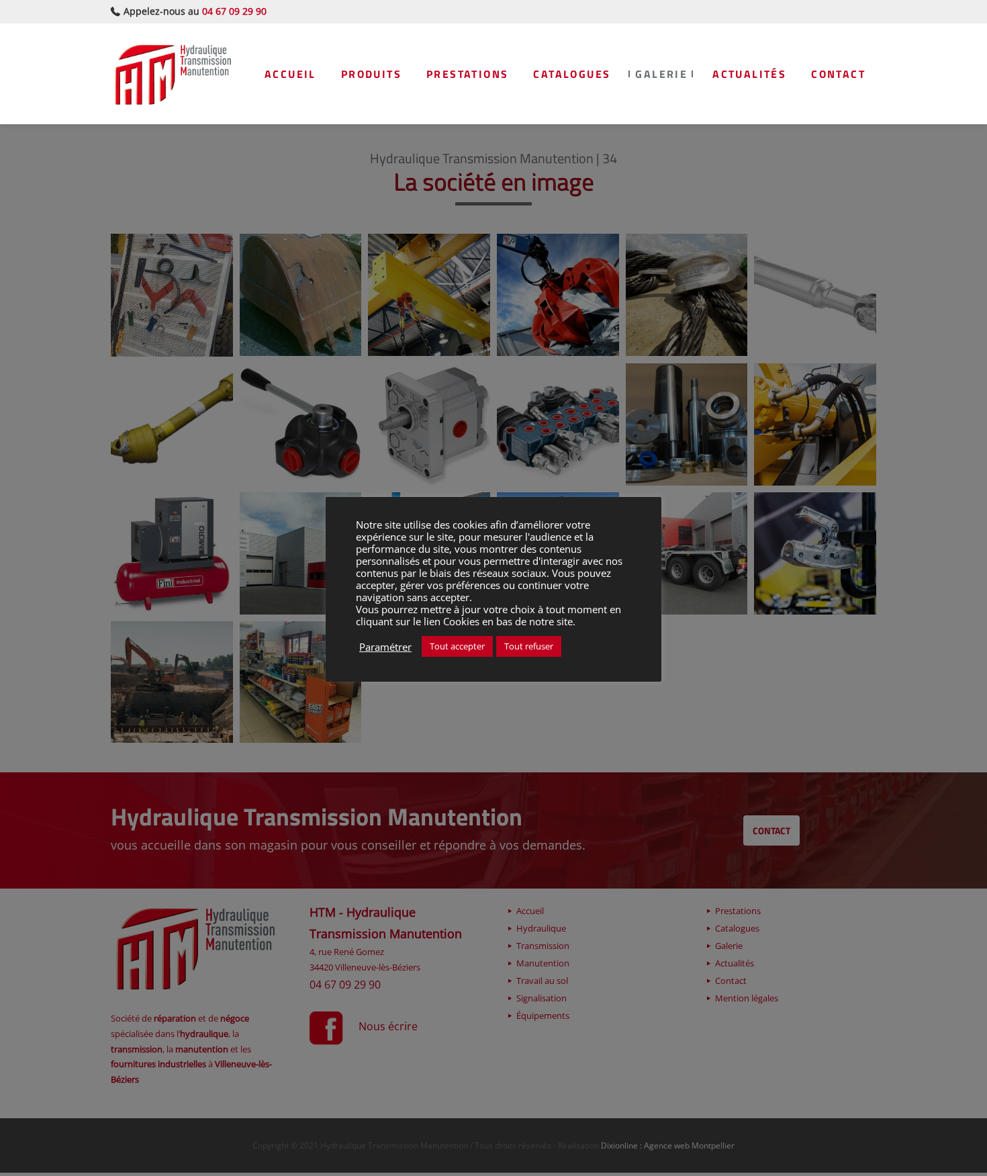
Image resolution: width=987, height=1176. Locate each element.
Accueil (290, 74)
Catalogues (571, 74)
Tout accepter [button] (457, 646)
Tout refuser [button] (528, 646)
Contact (838, 74)
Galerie (661, 74)
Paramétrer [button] (385, 647)
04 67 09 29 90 (234, 11)
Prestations (467, 74)
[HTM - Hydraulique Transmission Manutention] (172, 73)
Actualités (749, 74)
